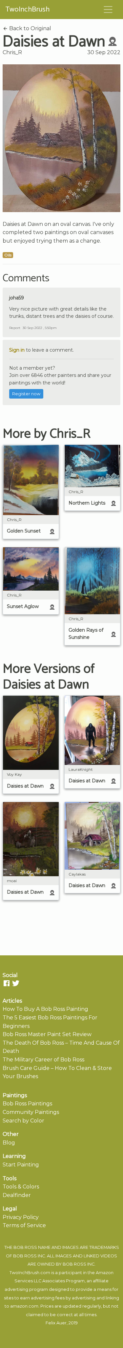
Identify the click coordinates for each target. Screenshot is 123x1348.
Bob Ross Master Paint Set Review (47, 1034)
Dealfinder (17, 1195)
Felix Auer (56, 1322)
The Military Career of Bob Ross (43, 1059)
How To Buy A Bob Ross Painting (45, 1009)
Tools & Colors (21, 1187)
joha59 (16, 298)
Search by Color (23, 1121)
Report (14, 328)
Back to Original (29, 28)
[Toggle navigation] (108, 9)
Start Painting (21, 1165)
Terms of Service (24, 1225)
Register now (26, 393)
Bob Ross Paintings (27, 1103)
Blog (9, 1143)
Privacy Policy (21, 1217)
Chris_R (12, 52)
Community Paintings (31, 1112)
